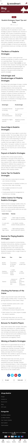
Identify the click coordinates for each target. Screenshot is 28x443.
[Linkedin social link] (19, 375)
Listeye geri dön (14, 380)
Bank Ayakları (4, 422)
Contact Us (4, 399)
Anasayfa (3, 11)
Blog (2, 404)
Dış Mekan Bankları (6, 415)
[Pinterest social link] (15, 375)
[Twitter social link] (12, 375)
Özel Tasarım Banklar (6, 420)
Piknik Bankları (4, 425)
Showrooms (4, 401)
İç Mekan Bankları (5, 417)
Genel (8, 11)
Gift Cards (3, 407)
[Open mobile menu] (1, 3)
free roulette (17, 63)
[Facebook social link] (8, 375)
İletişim (3, 396)
